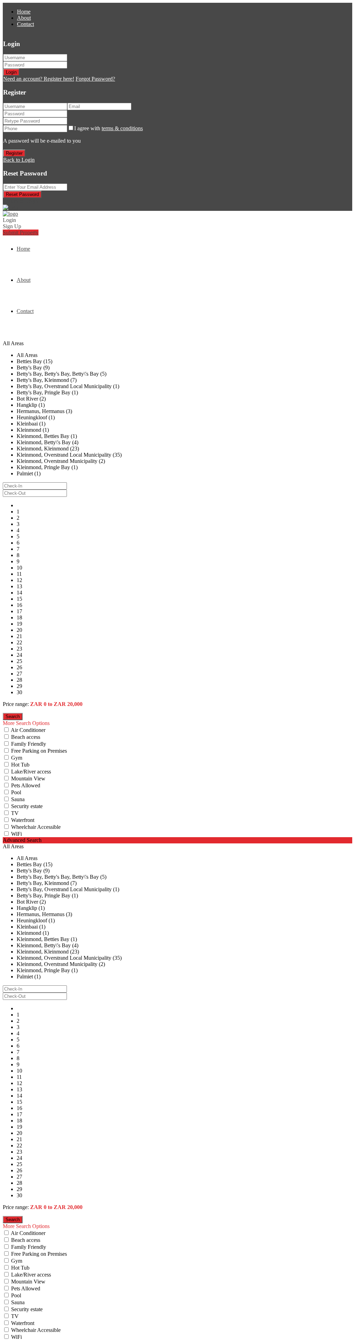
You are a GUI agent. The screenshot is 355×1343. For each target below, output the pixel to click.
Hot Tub (20, 765)
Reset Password (22, 194)
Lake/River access (31, 772)
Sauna (18, 799)
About (24, 18)
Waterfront (22, 820)
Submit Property (20, 232)
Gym (16, 758)
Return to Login (20, 201)
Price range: (16, 704)
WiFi (16, 834)
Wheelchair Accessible (36, 827)
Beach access (25, 737)
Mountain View (28, 778)
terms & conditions (122, 128)
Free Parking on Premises (39, 751)
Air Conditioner (28, 730)
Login (11, 72)
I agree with (108, 128)
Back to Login (19, 160)
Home (24, 12)
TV (15, 813)
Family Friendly (28, 744)
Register (14, 153)
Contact (25, 24)
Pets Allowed (25, 785)
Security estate (27, 806)
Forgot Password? (95, 79)
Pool (16, 792)
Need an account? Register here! (38, 79)
